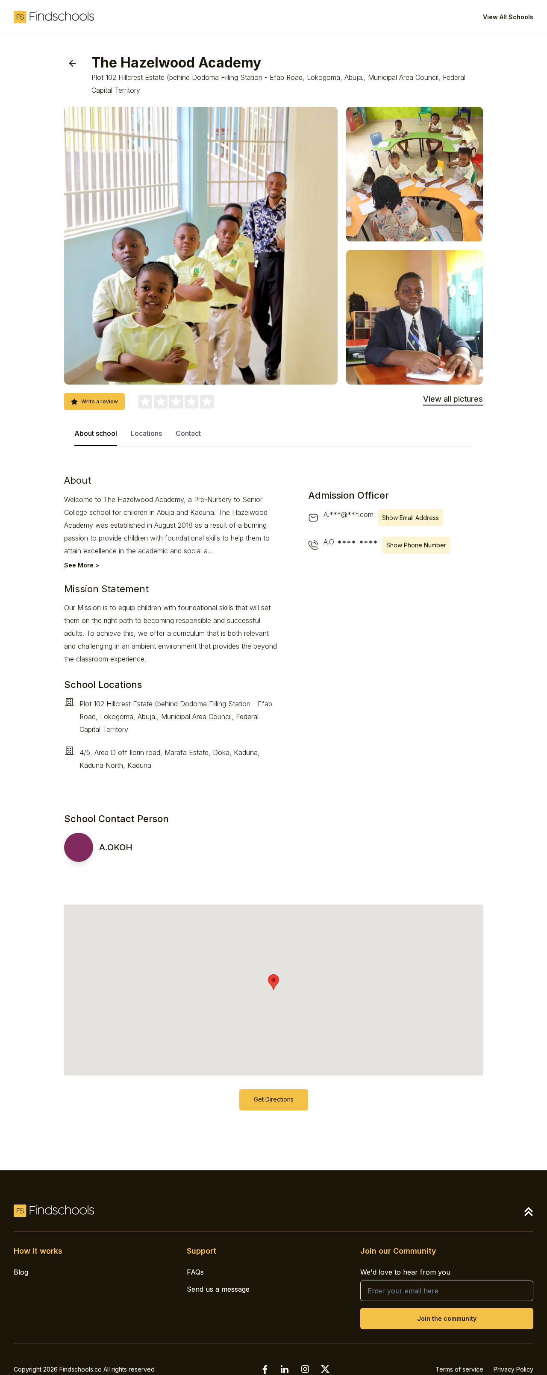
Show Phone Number (416, 545)
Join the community (446, 1318)
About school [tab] (95, 433)
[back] (72, 63)
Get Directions (274, 1099)
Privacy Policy (513, 1369)
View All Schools (508, 17)
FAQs (195, 1272)
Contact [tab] (188, 433)
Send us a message (218, 1289)
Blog (21, 1272)
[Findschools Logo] (54, 17)
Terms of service (459, 1369)
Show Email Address (410, 517)
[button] (273, 982)
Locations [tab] (146, 433)
